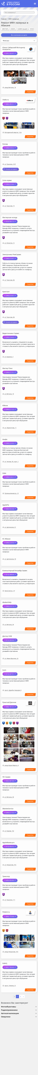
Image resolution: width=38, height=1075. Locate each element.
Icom (4, 670)
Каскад (5, 144)
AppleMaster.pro (8, 842)
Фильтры (6, 41)
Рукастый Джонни (9, 702)
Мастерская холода (9, 217)
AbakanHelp (6, 602)
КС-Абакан (6, 539)
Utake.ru (5, 100)
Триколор (6, 876)
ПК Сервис (6, 777)
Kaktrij (4, 963)
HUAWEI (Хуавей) (22, 29)
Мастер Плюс (7, 368)
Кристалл (5, 292)
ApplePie (5, 505)
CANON (12, 29)
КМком (5, 405)
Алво (4, 473)
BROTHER (5, 29)
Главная (4, 19)
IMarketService (7, 809)
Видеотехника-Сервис (10, 333)
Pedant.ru (6, 912)
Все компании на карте (19, 35)
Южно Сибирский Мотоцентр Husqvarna (13, 48)
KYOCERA (33, 29)
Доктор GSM (7, 636)
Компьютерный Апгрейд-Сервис (14, 570)
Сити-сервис (7, 180)
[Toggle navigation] (35, 3)
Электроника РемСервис (11, 254)
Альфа (4, 439)
